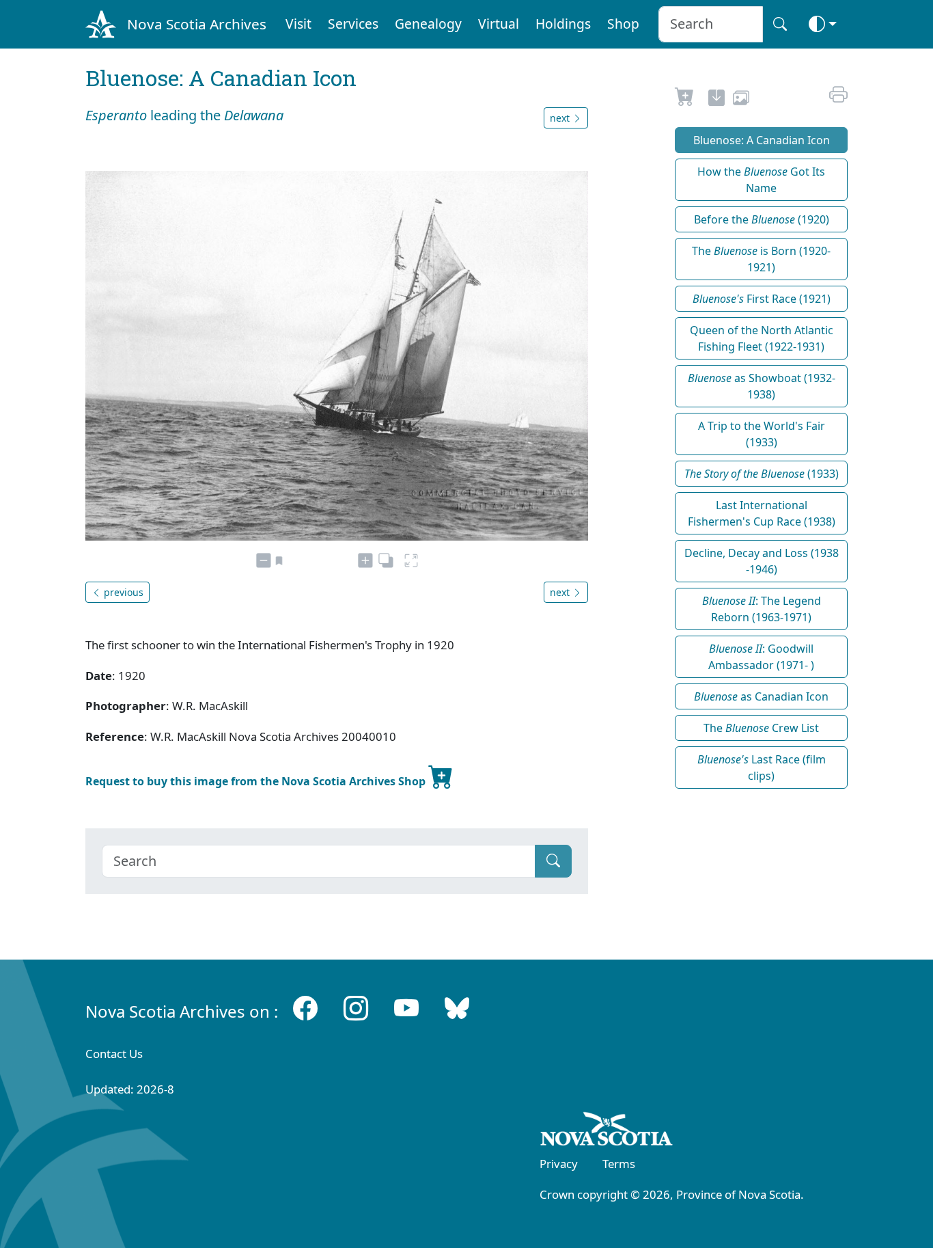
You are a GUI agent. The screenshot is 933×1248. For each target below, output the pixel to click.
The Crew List (761, 727)
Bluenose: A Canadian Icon (761, 140)
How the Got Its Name (761, 179)
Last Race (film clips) (761, 767)
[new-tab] (716, 99)
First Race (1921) (762, 298)
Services (353, 23)
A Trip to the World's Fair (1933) (761, 434)
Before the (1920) (761, 219)
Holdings (563, 23)
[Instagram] (356, 1008)
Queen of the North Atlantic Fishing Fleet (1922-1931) (761, 338)
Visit (298, 23)
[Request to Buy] (685, 99)
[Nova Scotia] (607, 1131)
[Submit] (553, 861)
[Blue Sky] (457, 1008)
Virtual (498, 23)
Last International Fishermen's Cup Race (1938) (761, 513)
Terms (618, 1163)
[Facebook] (305, 1008)
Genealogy (428, 23)
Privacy (559, 1163)
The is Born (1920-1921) (761, 259)
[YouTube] (406, 1008)
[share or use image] (741, 99)
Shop (623, 23)
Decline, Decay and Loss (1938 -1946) (761, 561)
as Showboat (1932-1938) (761, 386)
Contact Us (114, 1053)
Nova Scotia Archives (196, 23)
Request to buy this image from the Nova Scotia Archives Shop (256, 781)
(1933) (761, 473)
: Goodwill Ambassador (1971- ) (761, 657)
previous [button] (122, 592)
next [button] (561, 117)
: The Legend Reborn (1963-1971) (761, 609)
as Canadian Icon (761, 696)
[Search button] (780, 24)
